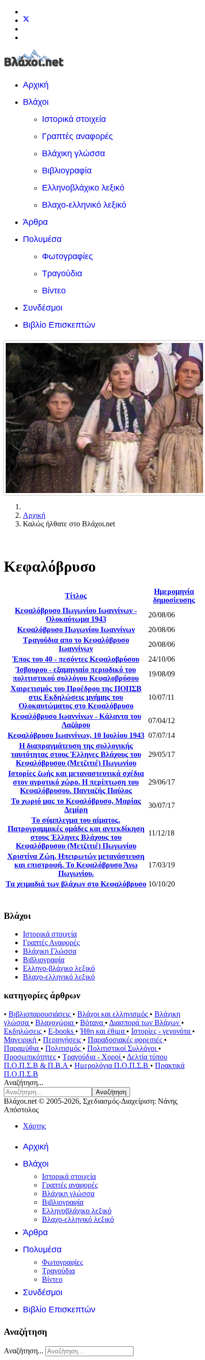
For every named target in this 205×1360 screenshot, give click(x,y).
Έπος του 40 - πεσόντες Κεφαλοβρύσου (75, 659)
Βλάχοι (36, 102)
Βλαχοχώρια (55, 1022)
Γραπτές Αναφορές (51, 942)
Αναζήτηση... (23, 1082)
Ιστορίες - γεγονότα (161, 1031)
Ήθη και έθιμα (103, 1031)
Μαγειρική (21, 1040)
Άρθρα (35, 222)
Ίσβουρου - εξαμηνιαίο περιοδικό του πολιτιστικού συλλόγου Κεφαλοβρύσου (76, 673)
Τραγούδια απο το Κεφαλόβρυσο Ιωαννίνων (76, 644)
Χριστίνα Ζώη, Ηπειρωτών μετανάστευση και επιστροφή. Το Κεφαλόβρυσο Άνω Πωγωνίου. (75, 864)
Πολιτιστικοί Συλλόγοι (122, 1048)
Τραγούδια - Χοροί (92, 1057)
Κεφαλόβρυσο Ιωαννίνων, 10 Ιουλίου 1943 (76, 735)
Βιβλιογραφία (67, 170)
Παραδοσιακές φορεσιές (126, 1040)
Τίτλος (76, 596)
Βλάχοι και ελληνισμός (113, 1014)
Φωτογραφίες (67, 256)
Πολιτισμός (63, 1048)
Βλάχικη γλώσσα (73, 153)
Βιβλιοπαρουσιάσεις (40, 1014)
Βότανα (92, 1022)
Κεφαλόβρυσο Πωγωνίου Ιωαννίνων (76, 629)
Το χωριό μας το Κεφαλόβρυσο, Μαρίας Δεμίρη (76, 805)
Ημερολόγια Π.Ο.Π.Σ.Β (112, 1065)
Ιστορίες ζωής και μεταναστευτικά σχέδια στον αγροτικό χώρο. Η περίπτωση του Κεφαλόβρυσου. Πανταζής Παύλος (76, 782)
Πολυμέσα (42, 239)
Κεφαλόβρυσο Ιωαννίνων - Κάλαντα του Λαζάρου (76, 720)
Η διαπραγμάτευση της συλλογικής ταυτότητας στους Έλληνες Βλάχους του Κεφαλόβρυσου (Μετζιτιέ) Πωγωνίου (76, 754)
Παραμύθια (22, 1048)
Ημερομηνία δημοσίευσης (174, 595)
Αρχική (36, 85)
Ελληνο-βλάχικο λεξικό (59, 968)
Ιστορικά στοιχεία (74, 119)
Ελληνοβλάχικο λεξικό (83, 187)
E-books (61, 1031)
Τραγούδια (62, 273)
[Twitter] (26, 20)
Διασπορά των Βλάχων (145, 1022)
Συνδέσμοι (42, 307)
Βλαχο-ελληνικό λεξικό (84, 205)
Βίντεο (54, 290)
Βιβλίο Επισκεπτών (59, 325)
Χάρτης (34, 1126)
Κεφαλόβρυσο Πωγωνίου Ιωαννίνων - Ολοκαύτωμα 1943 (76, 614)
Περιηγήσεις (63, 1040)
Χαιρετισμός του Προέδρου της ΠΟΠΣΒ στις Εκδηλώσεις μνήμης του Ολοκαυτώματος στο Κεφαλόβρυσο (76, 697)
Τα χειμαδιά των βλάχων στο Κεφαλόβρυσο (76, 884)
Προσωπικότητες (31, 1057)
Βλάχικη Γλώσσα (49, 951)
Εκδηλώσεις (23, 1031)
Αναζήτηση (111, 1092)
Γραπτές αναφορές (77, 136)
